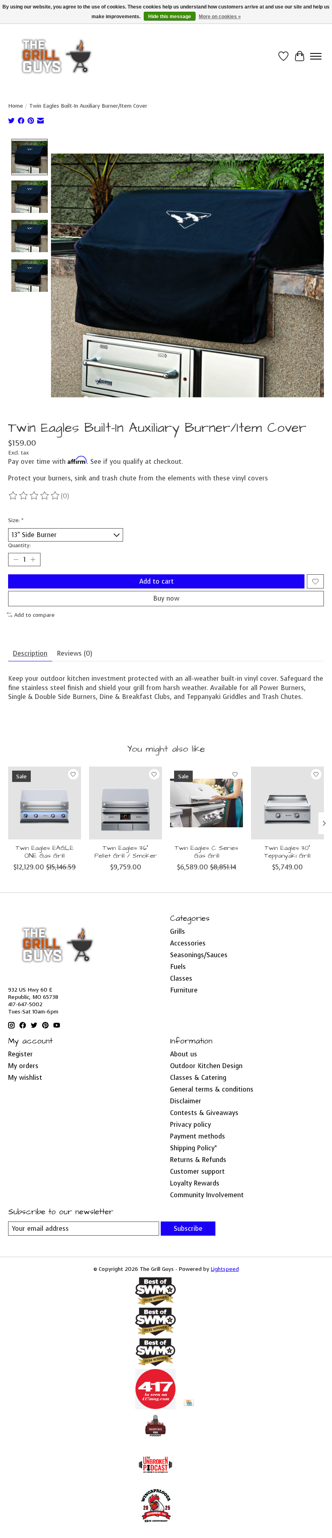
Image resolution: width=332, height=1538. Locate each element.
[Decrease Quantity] (16, 559)
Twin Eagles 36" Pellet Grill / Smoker (125, 851)
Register (20, 1054)
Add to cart (156, 581)
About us (183, 1054)
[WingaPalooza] (155, 1525)
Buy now (166, 598)
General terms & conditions (211, 1089)
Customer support (197, 1171)
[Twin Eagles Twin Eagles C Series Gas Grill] (206, 803)
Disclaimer (185, 1101)
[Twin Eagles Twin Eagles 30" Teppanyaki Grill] (287, 803)
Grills (177, 931)
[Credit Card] (189, 1404)
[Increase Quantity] (33, 559)
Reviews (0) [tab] (74, 653)
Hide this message (169, 16)
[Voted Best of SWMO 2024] (155, 1364)
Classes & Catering (198, 1077)
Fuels (178, 966)
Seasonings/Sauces (199, 955)
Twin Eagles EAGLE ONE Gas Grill (45, 851)
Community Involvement (207, 1195)
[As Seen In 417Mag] (155, 1407)
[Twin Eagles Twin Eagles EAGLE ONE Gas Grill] (44, 803)
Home (15, 105)
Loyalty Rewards (194, 1183)
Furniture (184, 990)
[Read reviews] (34, 496)
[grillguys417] (56, 56)
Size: (15, 520)
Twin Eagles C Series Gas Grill (206, 851)
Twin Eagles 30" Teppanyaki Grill (287, 851)
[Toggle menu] (316, 56)
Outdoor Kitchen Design (206, 1066)
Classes (181, 978)
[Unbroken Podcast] (155, 1483)
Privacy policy (190, 1124)
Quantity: (19, 545)
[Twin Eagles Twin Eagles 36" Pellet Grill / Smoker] (125, 803)
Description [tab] (30, 653)
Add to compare (34, 614)
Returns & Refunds (198, 1160)
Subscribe (188, 1228)
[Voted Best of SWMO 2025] (155, 1333)
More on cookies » (220, 16)
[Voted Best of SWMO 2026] (155, 1303)
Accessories (188, 943)
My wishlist (25, 1077)
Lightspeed (225, 1268)
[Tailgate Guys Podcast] (155, 1440)
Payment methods (197, 1136)
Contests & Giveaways (204, 1113)
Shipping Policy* (193, 1148)
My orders (23, 1066)
